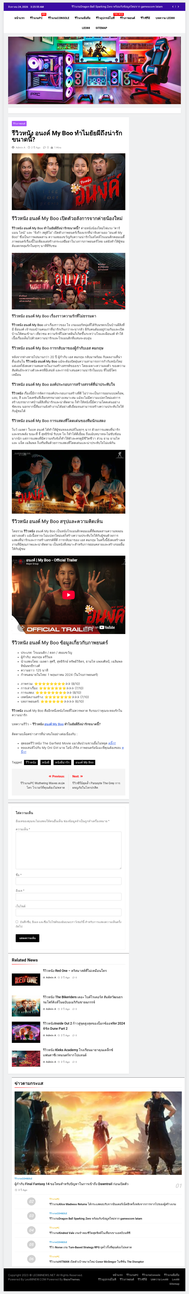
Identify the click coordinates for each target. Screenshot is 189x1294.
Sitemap (101, 28)
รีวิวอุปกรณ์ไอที (106, 16)
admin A (20, 147)
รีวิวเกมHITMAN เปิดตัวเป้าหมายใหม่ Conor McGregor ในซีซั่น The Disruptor (96, 1261)
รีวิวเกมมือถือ (82, 18)
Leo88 (86, 28)
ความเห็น (23, 829)
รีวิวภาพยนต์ (127, 18)
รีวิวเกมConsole (58, 18)
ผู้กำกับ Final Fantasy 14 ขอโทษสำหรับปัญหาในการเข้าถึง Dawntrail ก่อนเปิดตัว (71, 1184)
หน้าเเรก (19, 18)
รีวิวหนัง (31, 762)
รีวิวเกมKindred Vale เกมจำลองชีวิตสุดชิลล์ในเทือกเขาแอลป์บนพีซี (124, 6)
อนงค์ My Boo (54, 724)
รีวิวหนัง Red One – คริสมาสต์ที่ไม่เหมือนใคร (75, 971)
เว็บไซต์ (20, 906)
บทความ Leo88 (165, 18)
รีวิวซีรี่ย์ (145, 18)
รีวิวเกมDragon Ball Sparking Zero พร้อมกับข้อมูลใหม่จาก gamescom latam (95, 1218)
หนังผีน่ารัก (62, 762)
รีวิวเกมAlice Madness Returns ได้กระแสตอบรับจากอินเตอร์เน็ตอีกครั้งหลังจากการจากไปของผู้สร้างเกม (112, 1204)
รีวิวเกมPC (37, 16)
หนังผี (45, 762)
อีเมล (20, 890)
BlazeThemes (71, 1279)
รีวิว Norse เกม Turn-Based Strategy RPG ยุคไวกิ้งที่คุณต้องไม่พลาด (90, 1247)
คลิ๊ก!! (112, 743)
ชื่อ (19, 875)
